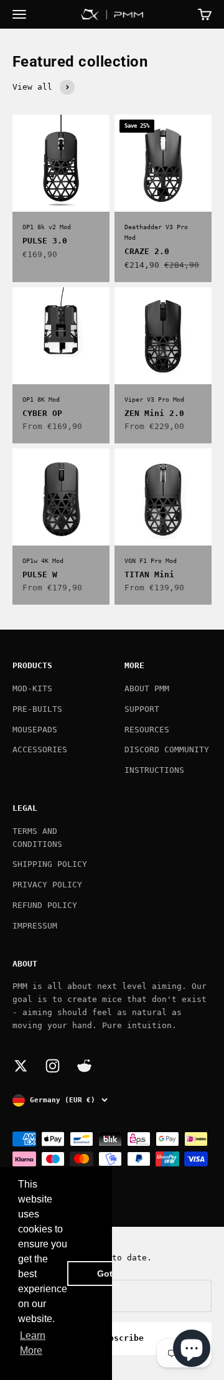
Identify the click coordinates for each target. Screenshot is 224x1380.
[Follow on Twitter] (20, 1065)
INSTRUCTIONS (154, 770)
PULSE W (39, 574)
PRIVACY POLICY (47, 884)
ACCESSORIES (39, 749)
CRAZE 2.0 (146, 251)
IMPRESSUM (34, 925)
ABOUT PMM (146, 688)
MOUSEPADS (34, 729)
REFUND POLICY (44, 905)
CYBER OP (42, 413)
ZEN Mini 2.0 (154, 413)
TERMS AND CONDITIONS (37, 837)
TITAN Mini (149, 574)
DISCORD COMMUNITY (166, 749)
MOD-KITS (32, 688)
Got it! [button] (110, 1273)
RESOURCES (146, 729)
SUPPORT (141, 709)
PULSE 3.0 (44, 240)
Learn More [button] (32, 1343)
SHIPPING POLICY (49, 864)
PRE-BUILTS (37, 709)
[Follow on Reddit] (84, 1065)
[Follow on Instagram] (52, 1065)
